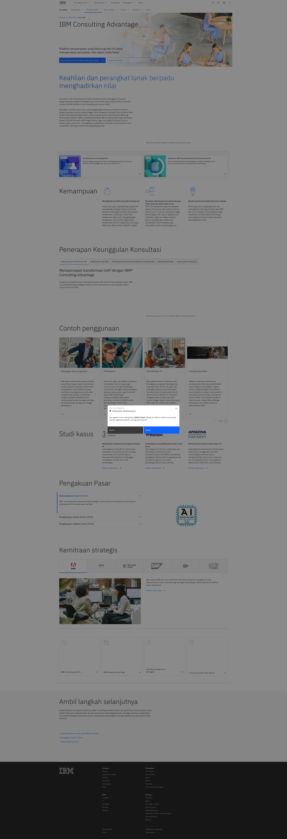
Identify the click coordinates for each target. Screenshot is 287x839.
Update (148, 430)
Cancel (111, 430)
